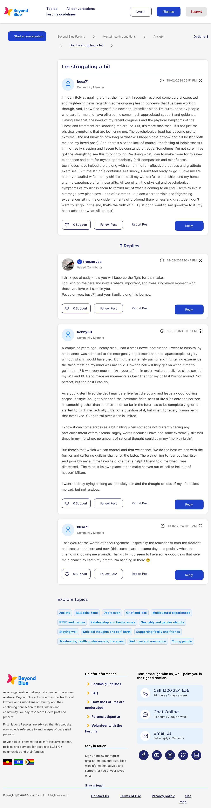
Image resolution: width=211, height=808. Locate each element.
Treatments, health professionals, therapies (91, 641)
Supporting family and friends (158, 631)
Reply (189, 225)
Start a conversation (28, 36)
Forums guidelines (61, 14)
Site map (185, 799)
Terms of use (130, 796)
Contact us (100, 796)
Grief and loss (136, 612)
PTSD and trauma (72, 622)
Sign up (168, 11)
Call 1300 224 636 (171, 690)
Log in (140, 11)
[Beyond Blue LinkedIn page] (196, 763)
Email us (163, 733)
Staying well (68, 631)
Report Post (140, 224)
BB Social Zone (87, 612)
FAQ (94, 693)
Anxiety (159, 36)
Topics (51, 9)
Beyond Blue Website (21, 679)
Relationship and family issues (113, 622)
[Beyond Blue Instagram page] (170, 763)
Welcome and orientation (147, 641)
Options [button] (199, 36)
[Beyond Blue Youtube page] (156, 763)
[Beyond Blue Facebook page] (143, 763)
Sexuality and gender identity (162, 622)
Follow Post (108, 224)
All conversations (80, 9)
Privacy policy (163, 796)
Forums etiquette (105, 717)
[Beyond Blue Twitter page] (183, 763)
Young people (182, 641)
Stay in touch (94, 785)
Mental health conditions (119, 36)
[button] (67, 224)
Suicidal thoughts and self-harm (106, 631)
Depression (112, 612)
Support (196, 11)
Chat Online (166, 711)
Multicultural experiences (171, 612)
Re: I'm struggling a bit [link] (86, 45)
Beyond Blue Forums (21, 11)
